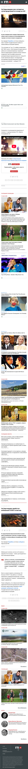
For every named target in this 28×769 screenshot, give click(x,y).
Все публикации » (22, 707)
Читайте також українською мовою (23, 31)
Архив (4, 753)
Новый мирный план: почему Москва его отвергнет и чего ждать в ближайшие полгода (17, 732)
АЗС (6, 180)
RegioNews (11, 41)
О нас (4, 746)
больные (17, 598)
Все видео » (24, 666)
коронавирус (23, 598)
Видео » (3, 606)
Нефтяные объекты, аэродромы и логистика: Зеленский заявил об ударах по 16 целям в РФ (12, 486)
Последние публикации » (7, 193)
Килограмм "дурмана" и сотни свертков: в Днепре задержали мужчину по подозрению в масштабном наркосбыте (14, 453)
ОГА (9, 600)
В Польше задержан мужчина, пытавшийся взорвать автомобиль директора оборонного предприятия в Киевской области (12, 474)
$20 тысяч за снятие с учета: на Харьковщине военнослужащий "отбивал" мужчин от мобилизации (12, 438)
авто (21, 180)
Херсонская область (15, 600)
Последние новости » (6, 434)
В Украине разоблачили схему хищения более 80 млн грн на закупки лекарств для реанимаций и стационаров (13, 460)
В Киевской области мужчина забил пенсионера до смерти (13, 480)
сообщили (21, 542)
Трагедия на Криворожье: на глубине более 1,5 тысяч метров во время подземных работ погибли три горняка (13, 445)
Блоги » (3, 710)
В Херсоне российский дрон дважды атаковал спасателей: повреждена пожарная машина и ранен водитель (14, 467)
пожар (12, 180)
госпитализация (11, 598)
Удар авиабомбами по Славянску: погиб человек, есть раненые (13, 499)
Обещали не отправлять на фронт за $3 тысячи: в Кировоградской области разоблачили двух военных (13, 493)
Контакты (5, 748)
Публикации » (4, 669)
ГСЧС (9, 180)
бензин (18, 180)
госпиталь (4, 598)
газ (14, 180)
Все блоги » (24, 739)
